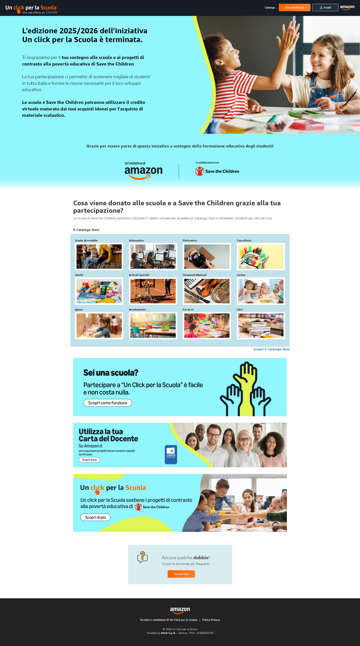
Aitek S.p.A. (169, 632)
